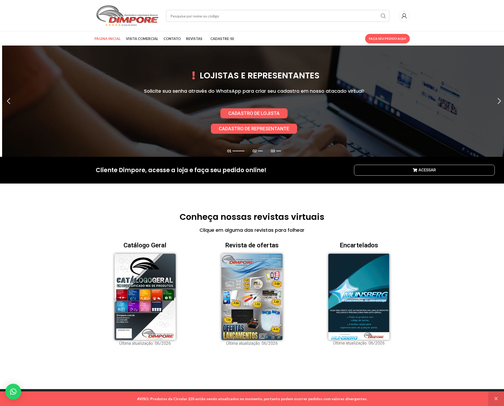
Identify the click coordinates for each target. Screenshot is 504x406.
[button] (8, 101)
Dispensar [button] (496, 399)
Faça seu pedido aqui (387, 39)
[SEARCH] (383, 16)
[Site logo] (127, 15)
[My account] (404, 16)
